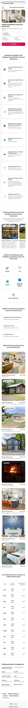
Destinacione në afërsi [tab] (7, 667)
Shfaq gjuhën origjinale (8, 3)
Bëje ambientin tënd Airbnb (17, 7)
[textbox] (7, 40)
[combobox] (13, 35)
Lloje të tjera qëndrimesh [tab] (20, 667)
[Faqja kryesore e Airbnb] (3, 7)
